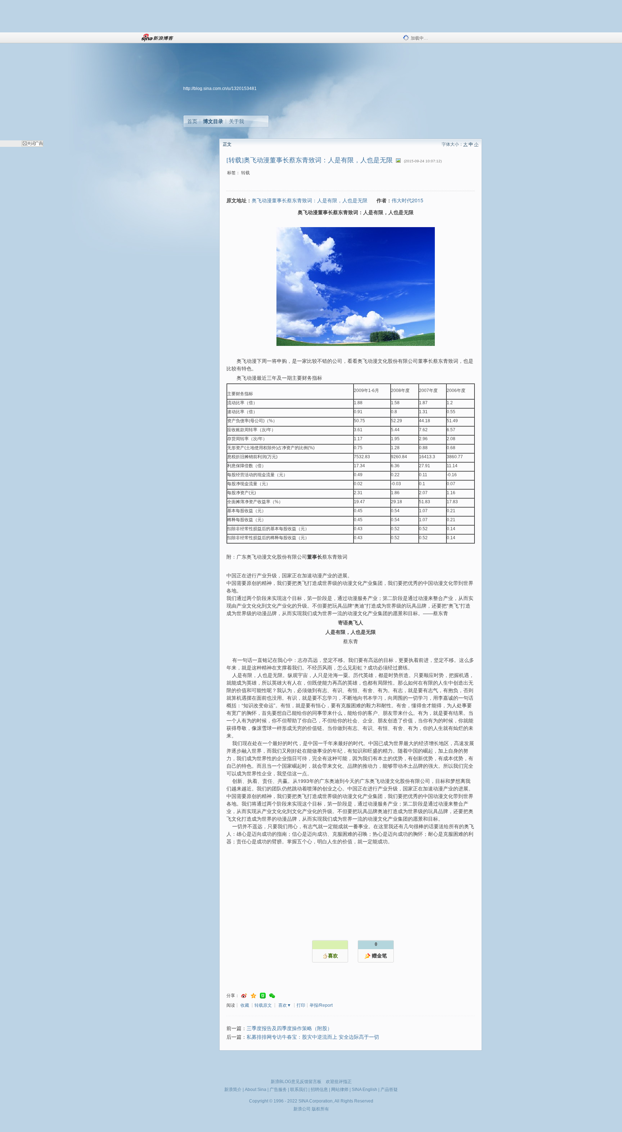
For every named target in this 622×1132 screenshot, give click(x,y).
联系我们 (298, 1089)
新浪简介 (233, 1089)
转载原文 (263, 1005)
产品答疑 (389, 1089)
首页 (192, 121)
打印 (301, 1005)
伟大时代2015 (407, 200)
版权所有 (320, 1108)
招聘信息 (319, 1089)
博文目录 (213, 121)
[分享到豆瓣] (263, 996)
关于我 (236, 121)
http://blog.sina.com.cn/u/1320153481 (220, 88)
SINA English (364, 1089)
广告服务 (278, 1089)
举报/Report (321, 1005)
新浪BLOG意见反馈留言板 (296, 1081)
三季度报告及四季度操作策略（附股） (289, 1028)
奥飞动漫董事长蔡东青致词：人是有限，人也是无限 (310, 200)
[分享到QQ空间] (253, 996)
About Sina (255, 1089)
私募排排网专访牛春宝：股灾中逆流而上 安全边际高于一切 (313, 1037)
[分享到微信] (272, 996)
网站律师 (339, 1089)
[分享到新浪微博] (244, 996)
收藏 (244, 1005)
